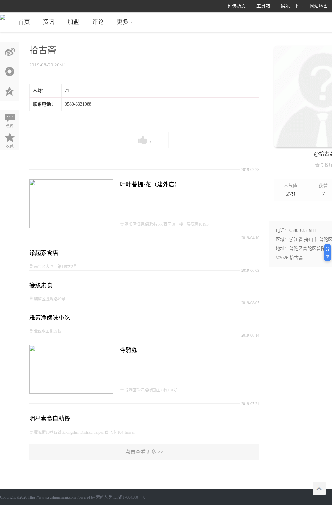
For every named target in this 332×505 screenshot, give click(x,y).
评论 (98, 22)
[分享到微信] (9, 71)
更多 (122, 22)
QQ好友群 (9, 91)
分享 (327, 253)
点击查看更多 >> (144, 452)
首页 (24, 22)
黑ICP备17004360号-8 (127, 497)
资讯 (48, 22)
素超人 (102, 497)
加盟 (73, 22)
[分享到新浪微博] (9, 51)
